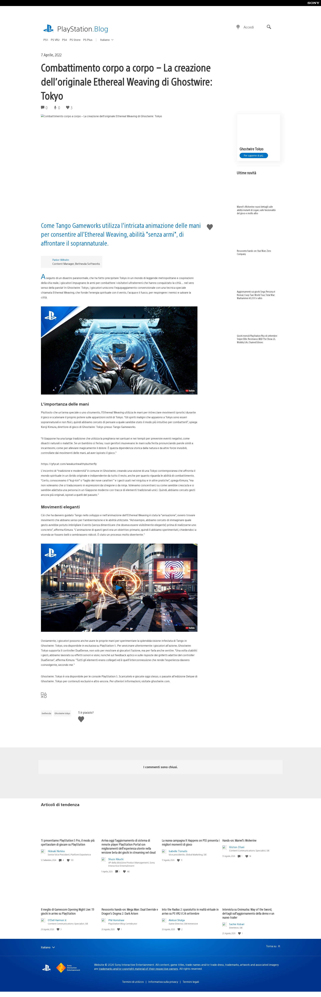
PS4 (64, 39)
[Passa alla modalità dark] (238, 27)
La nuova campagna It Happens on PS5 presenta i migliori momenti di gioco (191, 842)
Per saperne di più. (254, 155)
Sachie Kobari (236, 924)
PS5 (45, 39)
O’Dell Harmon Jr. (57, 920)
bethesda (46, 713)
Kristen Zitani (236, 847)
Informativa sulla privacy (163, 981)
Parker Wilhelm (60, 259)
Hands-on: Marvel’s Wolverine (239, 840)
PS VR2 (55, 39)
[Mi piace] (68, 860)
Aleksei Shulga (177, 920)
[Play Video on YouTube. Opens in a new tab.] (190, 391)
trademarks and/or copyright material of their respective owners (138, 968)
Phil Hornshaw (116, 920)
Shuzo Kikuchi (115, 859)
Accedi (249, 27)
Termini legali (191, 981)
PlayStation (82, 28)
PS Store (75, 39)
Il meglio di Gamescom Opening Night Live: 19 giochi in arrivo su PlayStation (67, 911)
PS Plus (87, 39)
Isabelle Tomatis (178, 851)
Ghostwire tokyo (62, 713)
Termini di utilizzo (133, 981)
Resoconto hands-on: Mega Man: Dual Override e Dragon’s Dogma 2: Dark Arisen (129, 911)
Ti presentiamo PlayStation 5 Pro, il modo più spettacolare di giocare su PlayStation (67, 842)
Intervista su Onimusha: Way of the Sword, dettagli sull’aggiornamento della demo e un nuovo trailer (248, 913)
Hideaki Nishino (56, 851)
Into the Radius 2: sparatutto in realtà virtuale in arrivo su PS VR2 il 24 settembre (190, 911)
